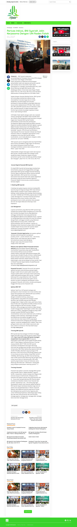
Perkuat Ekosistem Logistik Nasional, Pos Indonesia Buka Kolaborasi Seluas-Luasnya (41, 459)
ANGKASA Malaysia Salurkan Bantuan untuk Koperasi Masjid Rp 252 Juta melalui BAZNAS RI (13, 472)
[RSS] (29, 412)
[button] (70, 2)
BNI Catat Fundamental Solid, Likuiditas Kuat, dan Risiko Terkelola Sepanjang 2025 (27, 472)
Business (8, 37)
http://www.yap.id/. (18, 327)
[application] (61, 32)
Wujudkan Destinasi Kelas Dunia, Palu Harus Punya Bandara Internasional (35, 418)
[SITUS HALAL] (13, 12)
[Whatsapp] (47, 37)
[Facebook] (23, 412)
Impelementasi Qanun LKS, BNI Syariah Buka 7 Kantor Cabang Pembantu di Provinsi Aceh (16, 433)
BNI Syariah (14, 405)
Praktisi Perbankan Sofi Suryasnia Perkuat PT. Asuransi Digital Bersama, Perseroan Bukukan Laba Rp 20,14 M (27, 459)
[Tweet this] (42, 37)
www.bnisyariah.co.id (19, 230)
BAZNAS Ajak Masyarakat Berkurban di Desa (17, 418)
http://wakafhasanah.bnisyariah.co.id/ (27, 265)
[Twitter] (26, 412)
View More (28, 511)
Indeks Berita (30, 524)
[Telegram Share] (45, 37)
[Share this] (40, 37)
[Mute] (66, 35)
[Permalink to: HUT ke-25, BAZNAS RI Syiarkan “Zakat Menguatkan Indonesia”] (42, 466)
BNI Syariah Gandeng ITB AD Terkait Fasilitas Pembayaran (37, 433)
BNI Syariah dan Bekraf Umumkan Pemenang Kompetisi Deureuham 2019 (16, 437)
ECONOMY (13, 37)
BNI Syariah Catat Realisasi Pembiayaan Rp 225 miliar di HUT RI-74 (17, 442)
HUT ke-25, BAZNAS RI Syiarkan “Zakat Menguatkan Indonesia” (42, 472)
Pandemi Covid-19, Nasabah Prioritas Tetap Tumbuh (16, 428)
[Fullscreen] (68, 35)
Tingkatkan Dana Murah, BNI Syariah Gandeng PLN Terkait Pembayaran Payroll (38, 428)
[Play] (54, 35)
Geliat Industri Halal (34, 436)
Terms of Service (21, 524)
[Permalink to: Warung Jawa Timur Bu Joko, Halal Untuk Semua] (13, 454)
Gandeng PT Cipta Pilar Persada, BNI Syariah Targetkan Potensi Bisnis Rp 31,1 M (38, 442)
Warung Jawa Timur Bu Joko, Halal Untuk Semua (13, 459)
